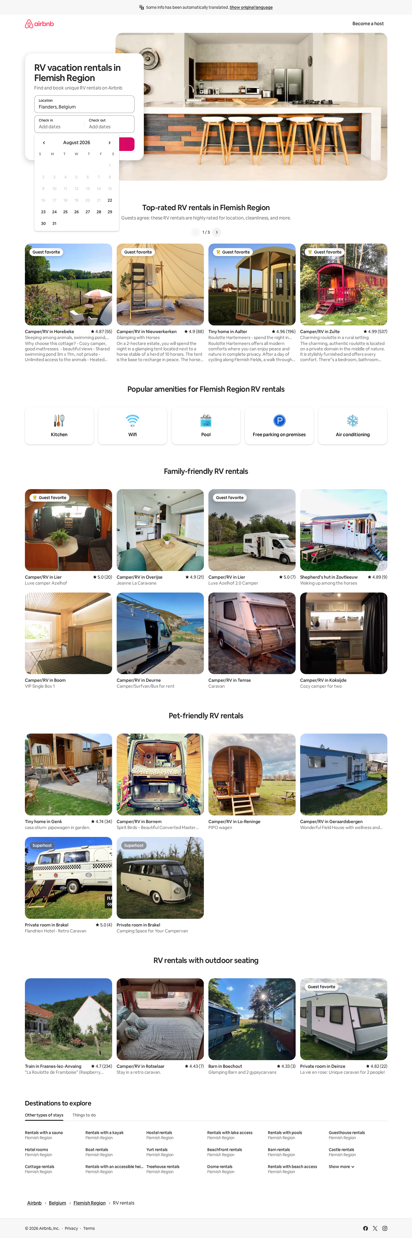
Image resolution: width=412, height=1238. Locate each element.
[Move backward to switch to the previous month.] (44, 142)
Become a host (368, 24)
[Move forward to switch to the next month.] (109, 142)
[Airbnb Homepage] (39, 24)
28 (99, 211)
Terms (89, 1228)
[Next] (216, 232)
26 (76, 211)
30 (43, 223)
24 (54, 211)
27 (88, 211)
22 (110, 200)
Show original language (251, 7)
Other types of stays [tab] (44, 1115)
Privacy (71, 1228)
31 (54, 223)
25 (65, 211)
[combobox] (84, 106)
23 (43, 211)
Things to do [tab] (84, 1115)
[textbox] (59, 126)
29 (110, 211)
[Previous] (195, 232)
